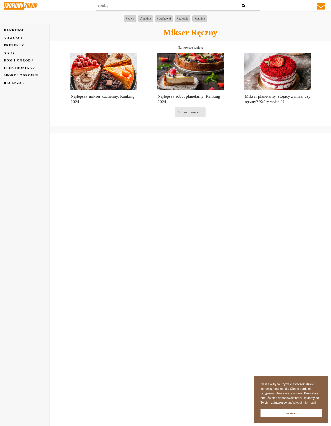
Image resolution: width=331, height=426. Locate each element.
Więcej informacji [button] (304, 402)
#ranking (145, 18)
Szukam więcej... (190, 112)
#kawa (130, 18)
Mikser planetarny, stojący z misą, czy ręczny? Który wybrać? (278, 99)
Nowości (13, 38)
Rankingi (14, 30)
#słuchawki (164, 18)
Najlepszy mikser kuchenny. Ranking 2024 (102, 99)
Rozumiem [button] (291, 413)
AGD (8, 53)
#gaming (199, 18)
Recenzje (14, 83)
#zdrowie (182, 18)
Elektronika (18, 68)
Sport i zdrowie (21, 75)
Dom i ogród (17, 60)
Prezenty (14, 45)
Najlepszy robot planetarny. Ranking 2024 (189, 99)
